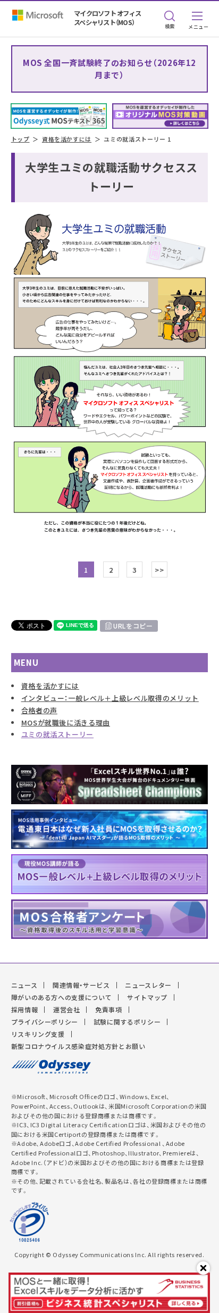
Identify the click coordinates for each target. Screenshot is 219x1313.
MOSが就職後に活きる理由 (65, 722)
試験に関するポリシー (127, 1022)
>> (159, 570)
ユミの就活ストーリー (57, 734)
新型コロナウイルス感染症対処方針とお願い (78, 1046)
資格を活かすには (66, 139)
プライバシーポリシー (45, 1022)
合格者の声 (39, 710)
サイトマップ (147, 997)
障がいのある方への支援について (61, 997)
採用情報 (24, 1009)
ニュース (24, 985)
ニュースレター (148, 985)
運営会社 (66, 1009)
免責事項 (108, 1009)
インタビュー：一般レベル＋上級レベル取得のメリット (110, 698)
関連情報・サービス (81, 985)
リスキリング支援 (38, 1034)
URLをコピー (133, 626)
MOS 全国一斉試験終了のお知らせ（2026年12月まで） (109, 69)
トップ (20, 139)
